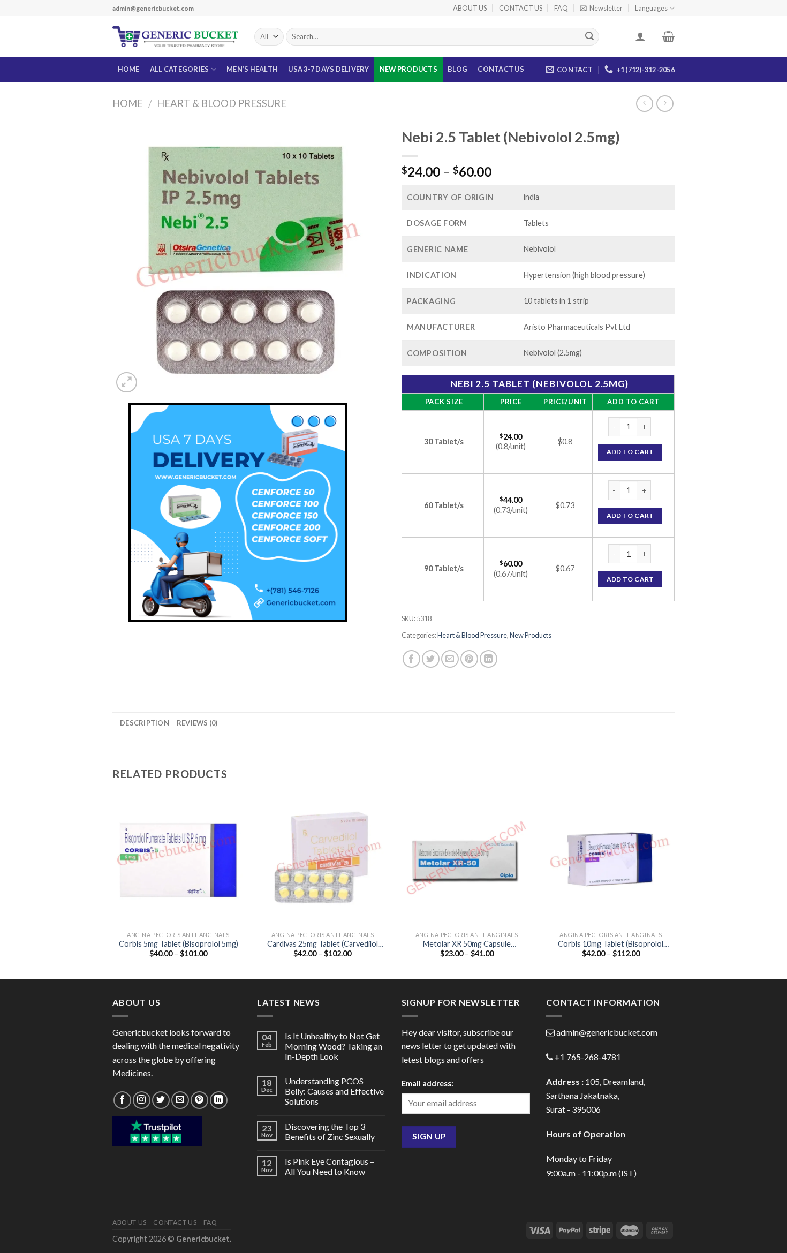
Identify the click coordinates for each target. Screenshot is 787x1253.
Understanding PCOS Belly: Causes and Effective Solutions (334, 1091)
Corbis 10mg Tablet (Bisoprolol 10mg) (610, 944)
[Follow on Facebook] (122, 1100)
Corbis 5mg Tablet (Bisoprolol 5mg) (178, 943)
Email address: (427, 1083)
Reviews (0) (197, 723)
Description (144, 723)
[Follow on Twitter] (161, 1100)
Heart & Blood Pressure (221, 103)
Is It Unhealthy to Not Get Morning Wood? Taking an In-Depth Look (333, 1046)
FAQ (561, 8)
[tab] (144, 723)
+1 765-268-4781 (588, 1057)
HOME (129, 69)
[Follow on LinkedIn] (219, 1100)
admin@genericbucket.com (606, 1032)
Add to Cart (630, 452)
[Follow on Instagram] (141, 1100)
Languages (651, 8)
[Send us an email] (180, 1100)
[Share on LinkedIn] (488, 659)
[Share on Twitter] (431, 659)
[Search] (589, 37)
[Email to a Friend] (450, 659)
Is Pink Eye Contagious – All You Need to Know (329, 1166)
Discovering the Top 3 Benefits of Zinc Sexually (330, 1131)
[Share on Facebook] (411, 659)
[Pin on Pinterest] (469, 659)
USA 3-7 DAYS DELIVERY (328, 69)
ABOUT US (470, 8)
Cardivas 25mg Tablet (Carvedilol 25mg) (322, 944)
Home (127, 103)
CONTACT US (520, 8)
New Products (408, 69)
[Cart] (668, 36)
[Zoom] (126, 382)
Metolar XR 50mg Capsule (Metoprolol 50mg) (467, 944)
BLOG (457, 69)
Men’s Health (252, 69)
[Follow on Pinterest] (199, 1100)
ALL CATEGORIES (179, 69)
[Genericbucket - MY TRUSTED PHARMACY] (175, 37)
